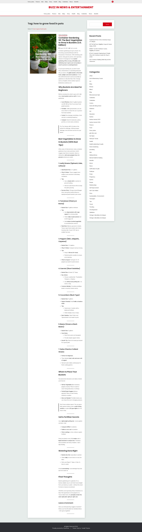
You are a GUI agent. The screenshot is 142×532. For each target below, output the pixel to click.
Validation (92, 212)
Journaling (92, 149)
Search (107, 24)
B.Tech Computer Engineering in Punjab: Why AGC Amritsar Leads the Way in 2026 (99, 55)
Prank (91, 174)
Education (92, 114)
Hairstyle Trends (93, 138)
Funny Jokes (31, 1)
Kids (42, 1)
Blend (90, 89)
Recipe (91, 182)
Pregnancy (92, 177)
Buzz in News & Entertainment (71, 7)
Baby (46, 1)
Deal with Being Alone (95, 105)
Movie (91, 163)
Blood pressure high (94, 95)
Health (55, 1)
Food (90, 127)
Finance (38, 1)
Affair (90, 75)
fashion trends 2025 (94, 119)
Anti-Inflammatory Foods (96, 78)
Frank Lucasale (73, 48)
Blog (60, 1)
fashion (91, 116)
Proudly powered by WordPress (61, 528)
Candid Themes (86, 528)
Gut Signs (91, 136)
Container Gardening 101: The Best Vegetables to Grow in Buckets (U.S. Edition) (70, 41)
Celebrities (65, 1)
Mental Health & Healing (95, 157)
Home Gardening (63, 35)
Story (50, 1)
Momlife (76, 1)
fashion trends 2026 (94, 122)
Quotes (91, 179)
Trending (91, 207)
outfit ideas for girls (94, 168)
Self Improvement (94, 187)
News (71, 1)
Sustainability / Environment (96, 196)
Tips (90, 201)
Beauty (91, 86)
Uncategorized (93, 209)
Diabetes (91, 108)
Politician (91, 171)
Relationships (93, 185)
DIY (90, 111)
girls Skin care (93, 133)
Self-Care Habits (93, 190)
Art (90, 81)
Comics (91, 103)
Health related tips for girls (96, 144)
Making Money (93, 155)
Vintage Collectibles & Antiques (97, 215)
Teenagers (92, 198)
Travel (91, 204)
